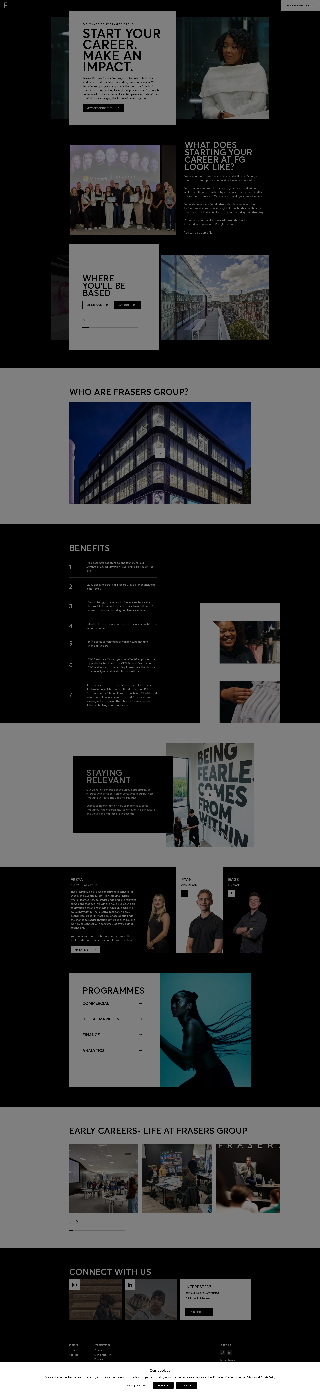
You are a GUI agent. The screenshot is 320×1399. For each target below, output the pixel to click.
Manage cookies (136, 1385)
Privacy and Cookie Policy (261, 1377)
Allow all (187, 1385)
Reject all (163, 1385)
